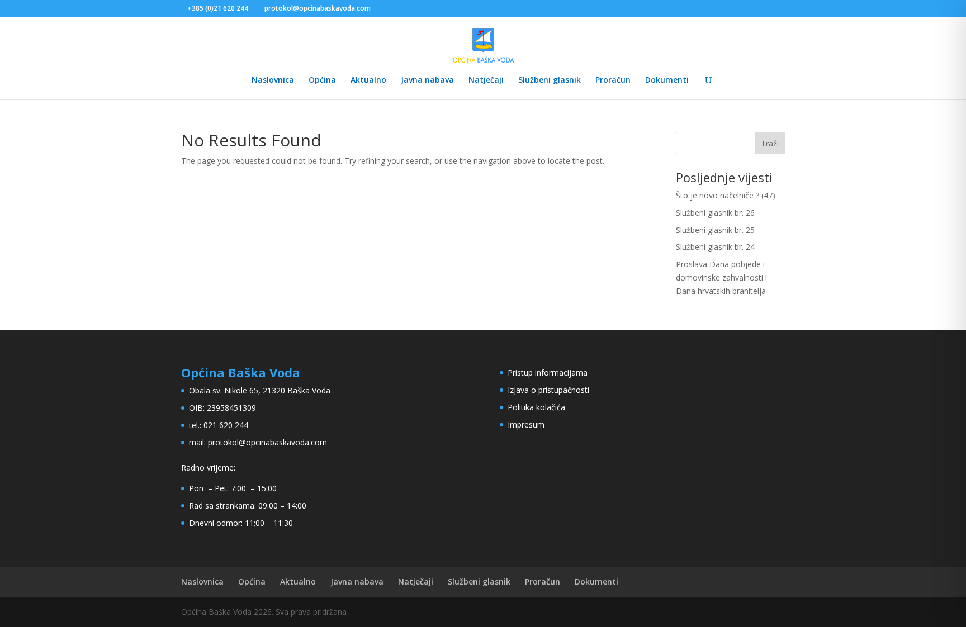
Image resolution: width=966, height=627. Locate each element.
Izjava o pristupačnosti (548, 389)
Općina (322, 80)
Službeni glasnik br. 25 (715, 230)
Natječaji (486, 80)
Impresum (526, 424)
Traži (770, 143)
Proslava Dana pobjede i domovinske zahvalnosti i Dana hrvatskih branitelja (721, 277)
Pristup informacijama (548, 372)
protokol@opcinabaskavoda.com (267, 442)
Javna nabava (427, 80)
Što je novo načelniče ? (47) (725, 195)
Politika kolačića (536, 407)
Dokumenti (667, 80)
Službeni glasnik (549, 80)
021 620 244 (225, 425)
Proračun (613, 80)
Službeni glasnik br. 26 (715, 212)
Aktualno (368, 80)
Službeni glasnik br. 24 (715, 246)
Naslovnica (273, 80)
